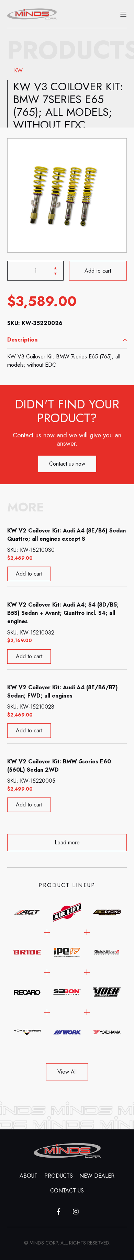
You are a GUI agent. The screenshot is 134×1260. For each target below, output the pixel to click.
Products (58, 1176)
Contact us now (67, 464)
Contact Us (67, 1191)
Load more (67, 842)
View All (67, 1072)
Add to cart (98, 271)
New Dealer (96, 1176)
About (28, 1176)
